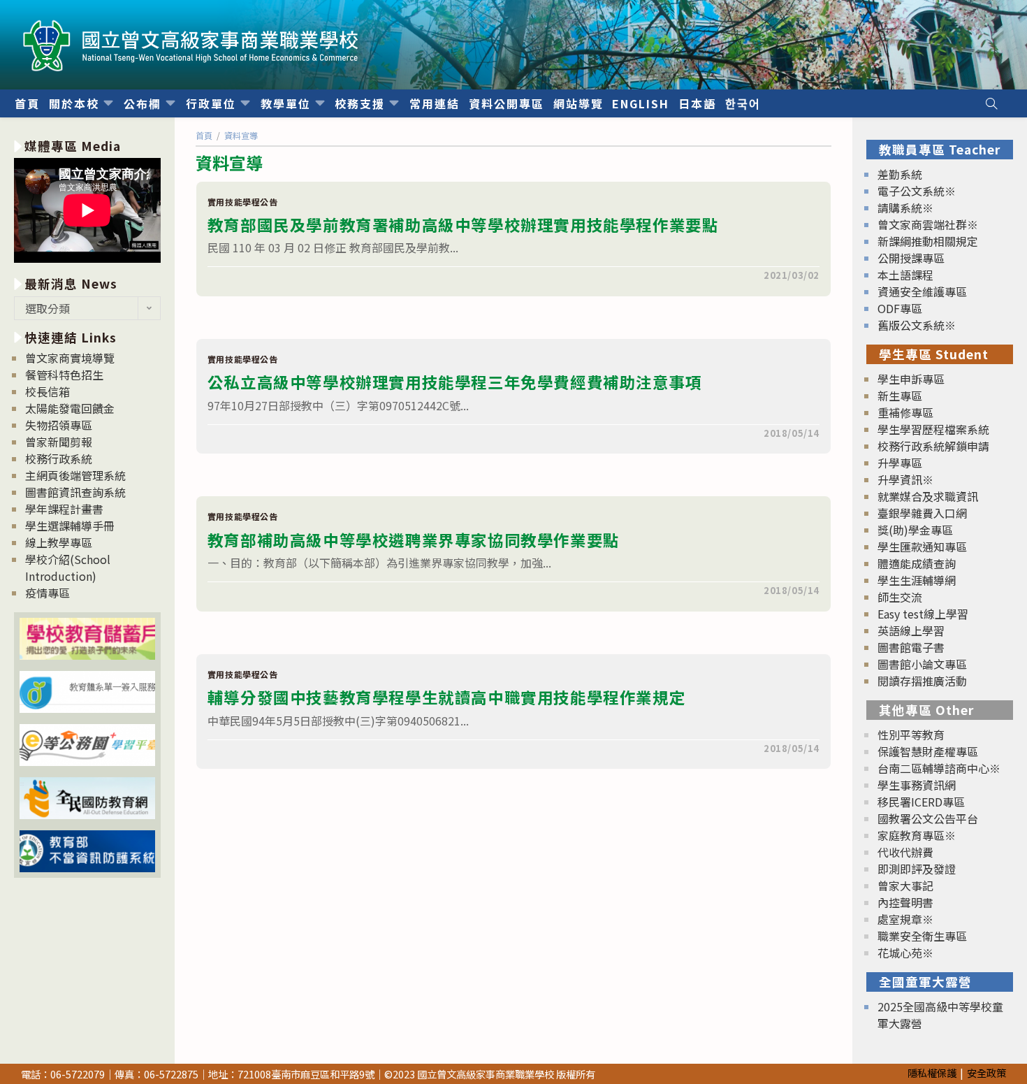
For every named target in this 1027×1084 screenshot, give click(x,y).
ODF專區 (899, 308)
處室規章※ (905, 919)
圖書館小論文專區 (922, 664)
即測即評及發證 (916, 868)
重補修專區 (905, 412)
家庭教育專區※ (916, 835)
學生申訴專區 (911, 378)
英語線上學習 (911, 630)
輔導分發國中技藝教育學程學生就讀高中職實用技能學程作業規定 (446, 697)
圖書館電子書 (911, 647)
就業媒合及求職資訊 (927, 496)
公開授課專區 (911, 258)
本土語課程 (905, 274)
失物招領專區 (58, 425)
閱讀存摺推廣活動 (922, 680)
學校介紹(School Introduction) (67, 567)
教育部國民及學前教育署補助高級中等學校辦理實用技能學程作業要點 (463, 224)
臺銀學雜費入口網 (922, 513)
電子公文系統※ (916, 190)
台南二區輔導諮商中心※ (938, 768)
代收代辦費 (905, 852)
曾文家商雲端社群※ (927, 224)
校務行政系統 (58, 458)
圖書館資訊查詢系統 (75, 492)
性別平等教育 (911, 734)
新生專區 (899, 395)
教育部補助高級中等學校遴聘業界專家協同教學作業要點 (413, 539)
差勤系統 (899, 174)
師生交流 (899, 596)
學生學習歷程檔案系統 (933, 429)
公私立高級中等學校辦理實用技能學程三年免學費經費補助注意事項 (454, 381)
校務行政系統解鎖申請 (933, 446)
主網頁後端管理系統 (75, 475)
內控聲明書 (905, 902)
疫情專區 (47, 592)
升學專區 (899, 462)
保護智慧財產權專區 (927, 751)
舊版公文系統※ (916, 325)
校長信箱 (47, 391)
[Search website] (991, 103)
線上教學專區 (58, 542)
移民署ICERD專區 (921, 801)
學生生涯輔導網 (916, 580)
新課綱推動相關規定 (927, 241)
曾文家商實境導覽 (70, 357)
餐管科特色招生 (64, 374)
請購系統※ (905, 207)
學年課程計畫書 (64, 508)
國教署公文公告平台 (927, 818)
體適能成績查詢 (916, 563)
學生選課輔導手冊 (70, 525)
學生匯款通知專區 (922, 546)
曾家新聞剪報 (58, 441)
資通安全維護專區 (922, 291)
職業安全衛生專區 (922, 935)
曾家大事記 (905, 885)
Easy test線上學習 (922, 613)
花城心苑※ (905, 952)
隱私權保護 (932, 1072)
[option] (87, 212)
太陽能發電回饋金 (70, 408)
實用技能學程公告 (242, 202)
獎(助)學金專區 (915, 529)
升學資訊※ (905, 479)
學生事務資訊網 (916, 784)
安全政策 (986, 1072)
